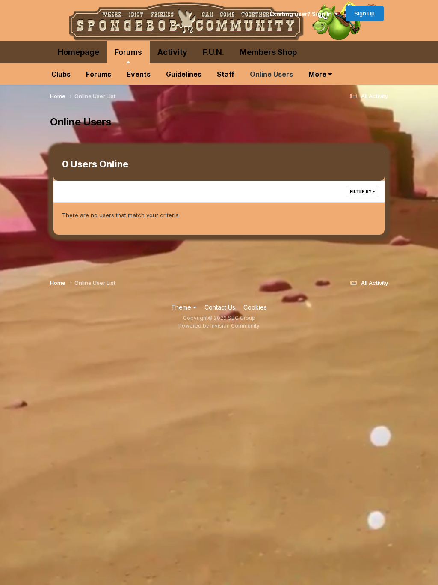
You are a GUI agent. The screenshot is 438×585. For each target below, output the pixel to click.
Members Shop (268, 52)
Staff (225, 74)
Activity (172, 52)
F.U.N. (213, 52)
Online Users (271, 74)
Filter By (361, 191)
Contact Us (219, 307)
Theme (182, 307)
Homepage (78, 52)
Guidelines (183, 74)
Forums (128, 52)
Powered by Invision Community (219, 325)
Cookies (255, 307)
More (318, 74)
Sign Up (365, 13)
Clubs (61, 74)
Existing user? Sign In (301, 13)
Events (139, 74)
